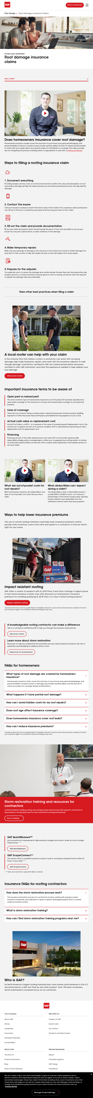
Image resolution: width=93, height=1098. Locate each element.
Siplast (51, 1055)
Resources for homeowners (21, 652)
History (7, 1024)
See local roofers (17, 634)
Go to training (13, 818)
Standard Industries (12, 1038)
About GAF (9, 1019)
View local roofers (14, 376)
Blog (6, 1064)
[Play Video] (25, 470)
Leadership (9, 1029)
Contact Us (9, 1055)
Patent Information (12, 1059)
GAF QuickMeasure (18, 849)
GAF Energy (53, 1064)
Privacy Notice (11, 1086)
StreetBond (53, 1069)
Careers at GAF (55, 1019)
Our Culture (53, 1029)
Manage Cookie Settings (44, 1092)
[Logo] (7, 7)
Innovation (9, 1033)
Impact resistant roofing (17, 603)
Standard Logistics (56, 1059)
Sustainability (10, 1043)
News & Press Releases (14, 1069)
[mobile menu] (87, 5)
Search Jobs (54, 1024)
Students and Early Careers (59, 1033)
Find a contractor (74, 5)
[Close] (91, 1074)
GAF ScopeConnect (18, 867)
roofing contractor (74, 151)
